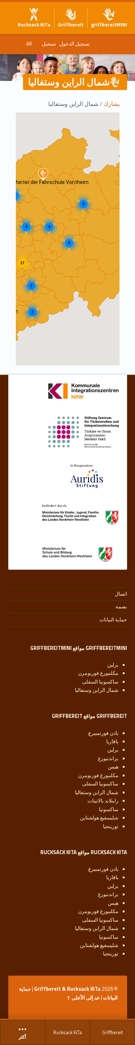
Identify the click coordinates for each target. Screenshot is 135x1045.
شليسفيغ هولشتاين (99, 818)
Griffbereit (112, 1032)
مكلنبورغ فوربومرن (98, 673)
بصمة (121, 607)
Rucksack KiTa (67, 1032)
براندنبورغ (108, 758)
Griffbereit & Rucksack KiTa (67, 989)
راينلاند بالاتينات (102, 801)
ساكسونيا (108, 809)
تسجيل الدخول (74, 44)
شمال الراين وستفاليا (96, 690)
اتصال (121, 594)
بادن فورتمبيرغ (103, 733)
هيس (113, 767)
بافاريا (112, 741)
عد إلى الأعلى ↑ (83, 998)
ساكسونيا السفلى (100, 682)
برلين (112, 665)
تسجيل (49, 44)
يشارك (112, 103)
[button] (43, 174)
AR (29, 43)
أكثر (22, 1037)
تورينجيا (110, 826)
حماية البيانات (113, 620)
